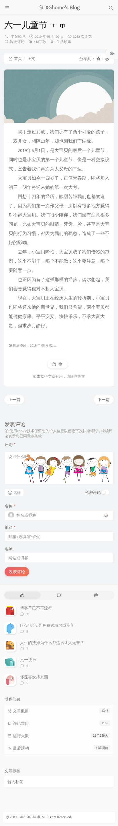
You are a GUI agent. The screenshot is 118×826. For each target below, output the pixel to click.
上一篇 (14, 399)
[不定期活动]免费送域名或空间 (47, 625)
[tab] (22, 595)
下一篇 (104, 399)
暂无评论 (17, 41)
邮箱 (10, 527)
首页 (18, 58)
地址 (9, 548)
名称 (10, 506)
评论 (10, 444)
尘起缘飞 (18, 36)
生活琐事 (63, 41)
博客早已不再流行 (36, 608)
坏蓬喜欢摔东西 (34, 677)
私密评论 (93, 492)
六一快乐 (28, 659)
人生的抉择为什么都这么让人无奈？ (52, 642)
